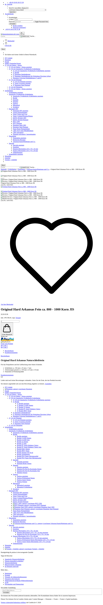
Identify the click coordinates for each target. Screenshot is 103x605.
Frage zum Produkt (7, 344)
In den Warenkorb (7, 334)
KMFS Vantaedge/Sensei (13, 63)
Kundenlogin (9, 14)
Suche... (32, 36)
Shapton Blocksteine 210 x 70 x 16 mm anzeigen (32, 532)
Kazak (7, 61)
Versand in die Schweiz (12, 579)
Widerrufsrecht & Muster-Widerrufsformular (19, 580)
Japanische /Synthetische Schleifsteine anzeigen (28, 96)
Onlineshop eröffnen (19, 602)
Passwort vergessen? (19, 27)
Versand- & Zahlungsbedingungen (16, 577)
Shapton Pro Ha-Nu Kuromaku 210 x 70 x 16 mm (33, 534)
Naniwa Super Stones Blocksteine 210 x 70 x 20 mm (34, 542)
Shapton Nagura (22, 472)
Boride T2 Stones (22, 442)
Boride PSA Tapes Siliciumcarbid (27, 456)
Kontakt (7, 575)
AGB (6, 582)
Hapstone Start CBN (19, 125)
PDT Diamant (17, 123)
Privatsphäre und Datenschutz (14, 584)
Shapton (15, 101)
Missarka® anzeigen (23, 485)
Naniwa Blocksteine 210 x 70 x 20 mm (25, 151)
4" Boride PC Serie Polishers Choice (28, 409)
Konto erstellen (18, 26)
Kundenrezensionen (11, 352)
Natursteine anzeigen (19, 138)
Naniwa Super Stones (24, 480)
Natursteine (12, 136)
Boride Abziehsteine (23, 454)
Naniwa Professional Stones (26, 478)
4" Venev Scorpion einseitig (22, 83)
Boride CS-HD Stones (24, 438)
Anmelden (48, 384)
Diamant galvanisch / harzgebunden (24, 134)
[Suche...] (25, 36)
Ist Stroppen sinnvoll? (12, 566)
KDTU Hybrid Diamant (20, 120)
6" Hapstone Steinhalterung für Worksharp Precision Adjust (32, 76)
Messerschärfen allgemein (13, 565)
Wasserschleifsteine (11, 563)
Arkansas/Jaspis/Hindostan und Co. (24, 141)
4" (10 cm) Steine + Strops (13, 65)
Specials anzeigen (18, 145)
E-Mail (11, 19)
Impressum (8, 573)
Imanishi (15, 100)
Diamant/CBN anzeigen (20, 111)
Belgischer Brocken (19, 140)
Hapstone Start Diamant (20, 127)
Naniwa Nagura (22, 482)
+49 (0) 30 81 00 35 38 (16, 2)
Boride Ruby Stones (23, 449)
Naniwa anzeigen (22, 476)
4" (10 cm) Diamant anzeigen (22, 81)
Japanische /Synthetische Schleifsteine (21, 94)
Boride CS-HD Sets (23, 440)
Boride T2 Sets (21, 443)
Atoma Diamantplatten (20, 112)
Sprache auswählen (15, 8)
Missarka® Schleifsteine (24, 487)
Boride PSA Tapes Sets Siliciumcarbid (29, 458)
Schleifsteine (9, 91)
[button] (8, 44)
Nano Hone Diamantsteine (21, 129)
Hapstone (8, 60)
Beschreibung (9, 351)
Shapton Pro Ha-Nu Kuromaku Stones (29, 469)
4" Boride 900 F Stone (24, 411)
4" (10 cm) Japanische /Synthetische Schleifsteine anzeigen (31, 71)
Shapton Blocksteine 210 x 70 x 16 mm (25, 149)
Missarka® (16, 105)
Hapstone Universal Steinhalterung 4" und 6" (27, 78)
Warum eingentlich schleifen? (14, 561)
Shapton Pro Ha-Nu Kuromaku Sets (28, 471)
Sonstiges (16, 147)
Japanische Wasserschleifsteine (14, 559)
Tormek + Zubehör (11, 160)
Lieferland (12, 10)
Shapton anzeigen (22, 467)
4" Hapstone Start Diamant (21, 85)
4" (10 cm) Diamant (15, 80)
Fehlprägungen (17, 152)
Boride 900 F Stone (23, 451)
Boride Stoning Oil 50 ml (25, 452)
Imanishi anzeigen (22, 462)
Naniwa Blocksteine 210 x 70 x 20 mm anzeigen (32, 538)
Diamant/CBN (13, 109)
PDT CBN (16, 121)
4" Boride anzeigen (23, 403)
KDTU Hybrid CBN (19, 118)
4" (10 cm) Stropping (15, 87)
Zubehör (7, 158)
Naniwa (15, 103)
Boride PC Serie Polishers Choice (27, 445)
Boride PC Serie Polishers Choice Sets (29, 447)
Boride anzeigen (22, 436)
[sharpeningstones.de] (10, 34)
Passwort (12, 21)
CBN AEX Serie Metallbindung (23, 131)
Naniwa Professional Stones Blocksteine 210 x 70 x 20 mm (36, 540)
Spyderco (16, 107)
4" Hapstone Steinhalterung (21, 74)
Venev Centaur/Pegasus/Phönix (23, 116)
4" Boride (16, 72)
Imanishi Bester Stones (24, 463)
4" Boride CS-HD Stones (25, 405)
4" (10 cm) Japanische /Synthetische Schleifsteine (24, 69)
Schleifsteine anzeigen (16, 92)
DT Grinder (8, 58)
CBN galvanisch (18, 132)
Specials (11, 143)
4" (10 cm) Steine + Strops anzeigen (20, 67)
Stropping (8, 156)
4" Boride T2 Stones (23, 407)
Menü (3, 49)
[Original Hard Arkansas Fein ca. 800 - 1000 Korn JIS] (18, 187)
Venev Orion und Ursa (20, 114)
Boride (15, 98)
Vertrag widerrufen (7, 602)
